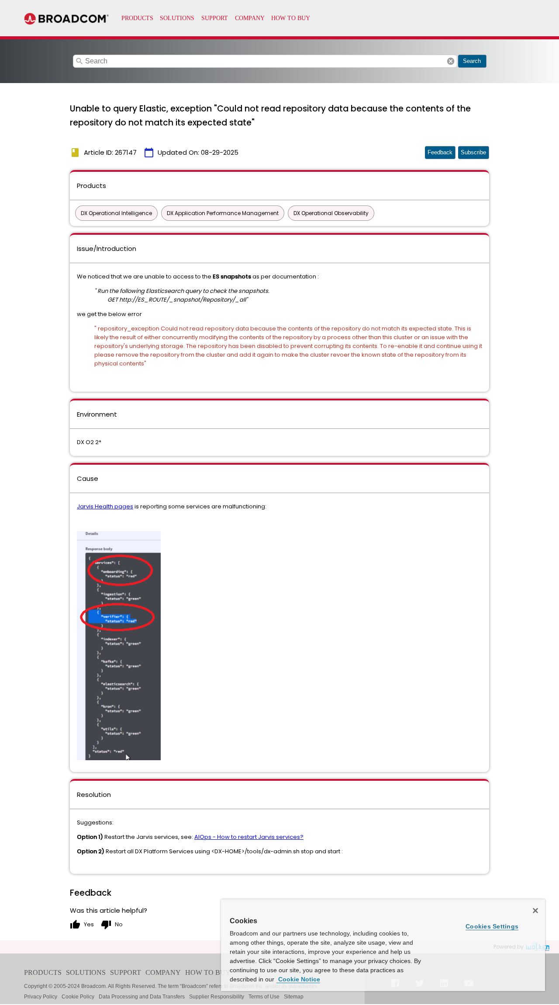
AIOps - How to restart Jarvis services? (249, 837)
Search (472, 61)
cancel (450, 61)
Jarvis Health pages (105, 506)
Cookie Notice (298, 979)
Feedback (440, 152)
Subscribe (473, 152)
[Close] (535, 910)
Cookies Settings (492, 926)
